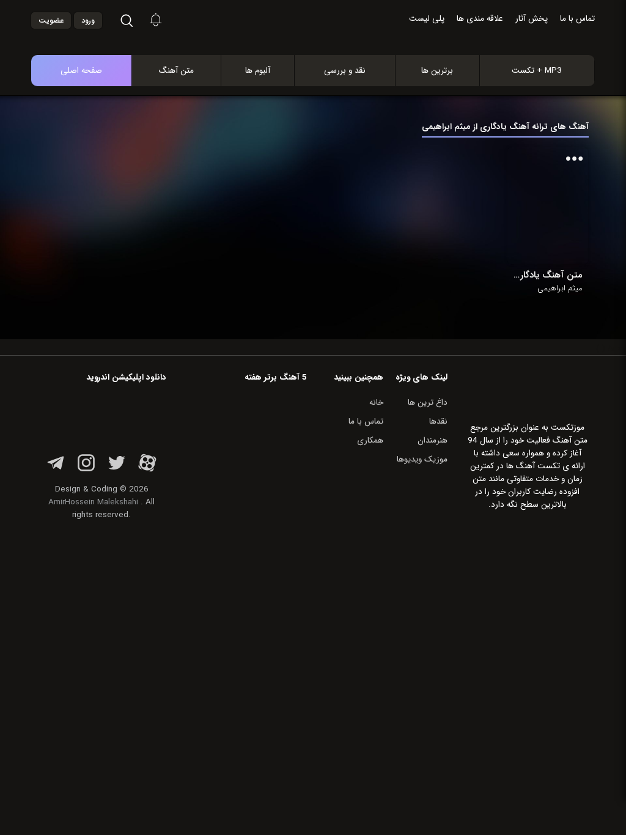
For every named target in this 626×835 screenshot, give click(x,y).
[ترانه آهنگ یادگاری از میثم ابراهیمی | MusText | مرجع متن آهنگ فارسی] (326, 21)
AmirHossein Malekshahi (93, 502)
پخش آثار (531, 18)
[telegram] (55, 469)
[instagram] (86, 469)
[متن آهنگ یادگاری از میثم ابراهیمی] (547, 205)
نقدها (438, 421)
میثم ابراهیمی (560, 288)
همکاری (370, 440)
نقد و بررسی (345, 70)
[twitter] (117, 469)
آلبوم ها (257, 70)
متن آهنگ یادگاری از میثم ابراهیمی (548, 275)
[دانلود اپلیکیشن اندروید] (101, 414)
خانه (376, 402)
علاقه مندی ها (480, 18)
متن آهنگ (176, 70)
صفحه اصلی (81, 70)
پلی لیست (426, 18)
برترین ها (437, 70)
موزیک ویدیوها (422, 459)
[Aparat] (147, 469)
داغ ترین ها (427, 402)
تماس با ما (577, 18)
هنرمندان (432, 440)
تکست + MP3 (537, 70)
